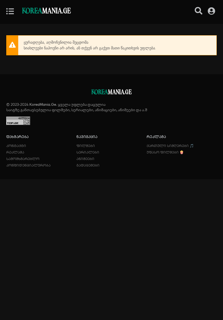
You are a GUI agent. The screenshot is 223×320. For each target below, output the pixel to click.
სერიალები (87, 152)
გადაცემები (88, 165)
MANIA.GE (46, 11)
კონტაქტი (16, 145)
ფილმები (85, 145)
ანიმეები (85, 158)
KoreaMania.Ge (42, 104)
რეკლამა (15, 152)
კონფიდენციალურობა (28, 165)
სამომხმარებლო (22, 158)
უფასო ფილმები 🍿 (165, 152)
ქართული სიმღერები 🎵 (170, 145)
